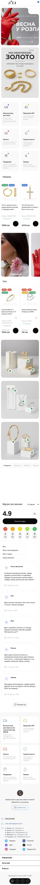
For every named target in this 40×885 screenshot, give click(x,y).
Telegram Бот (31, 849)
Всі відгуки (31, 504)
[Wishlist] (15, 199)
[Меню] (3, 3)
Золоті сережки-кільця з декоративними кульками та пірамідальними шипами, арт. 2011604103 (10, 207)
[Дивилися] (12, 881)
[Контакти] (30, 2)
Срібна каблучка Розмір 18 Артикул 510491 (29, 311)
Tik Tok (29, 845)
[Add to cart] (15, 223)
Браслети (17, 465)
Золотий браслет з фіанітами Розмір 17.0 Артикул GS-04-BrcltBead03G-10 (9, 312)
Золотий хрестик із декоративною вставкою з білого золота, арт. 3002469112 (30, 207)
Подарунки (7, 465)
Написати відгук (20, 521)
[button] (32, 10)
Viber (11, 845)
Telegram (12, 841)
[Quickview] (4, 199)
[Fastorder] (8, 199)
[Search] (26, 2)
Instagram (12, 849)
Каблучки (27, 465)
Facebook (30, 841)
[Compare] (11, 199)
